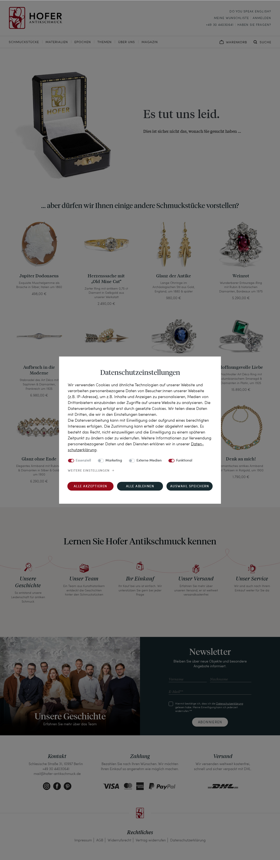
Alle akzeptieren (90, 486)
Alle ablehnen (140, 486)
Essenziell (83, 460)
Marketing (113, 460)
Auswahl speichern (189, 486)
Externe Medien (149, 460)
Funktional (184, 460)
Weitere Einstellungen (89, 470)
